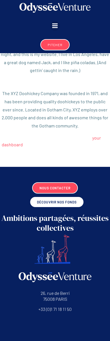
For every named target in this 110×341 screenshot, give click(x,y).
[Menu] (55, 26)
